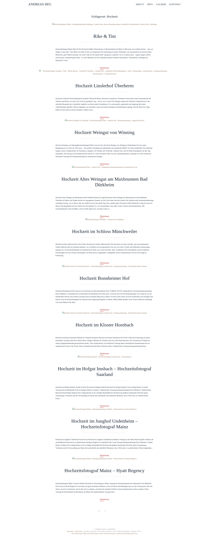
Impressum (70, 531)
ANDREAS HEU (39, 4)
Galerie (161, 4)
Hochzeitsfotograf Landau (95, 533)
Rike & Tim (104, 36)
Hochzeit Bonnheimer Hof (105, 278)
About (140, 4)
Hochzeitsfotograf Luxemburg (113, 533)
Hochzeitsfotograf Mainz (79, 533)
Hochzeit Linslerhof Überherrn (104, 85)
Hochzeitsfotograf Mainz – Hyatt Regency (104, 470)
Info (150, 4)
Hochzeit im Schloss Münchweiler (104, 231)
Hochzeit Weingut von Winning (105, 132)
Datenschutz (79, 531)
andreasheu (95, 42)
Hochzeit (125, 42)
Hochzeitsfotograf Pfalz (130, 533)
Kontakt (175, 4)
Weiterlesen (104, 68)
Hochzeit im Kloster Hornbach (104, 324)
